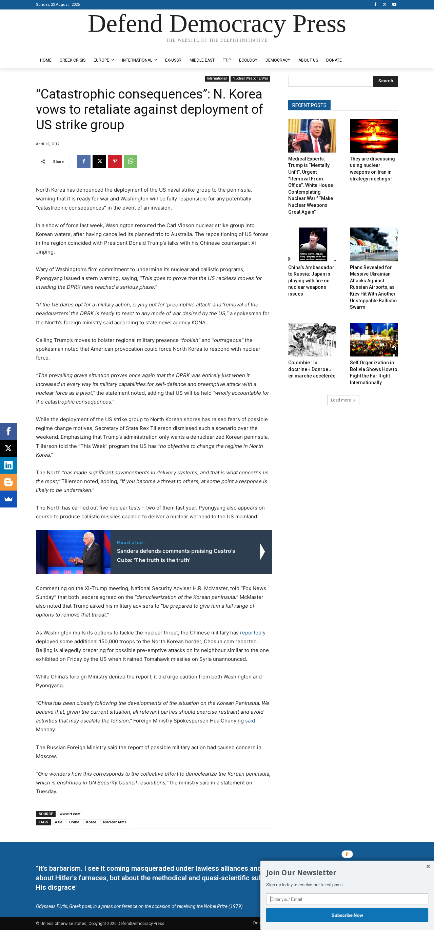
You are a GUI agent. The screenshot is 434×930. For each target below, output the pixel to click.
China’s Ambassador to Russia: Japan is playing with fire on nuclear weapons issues (311, 281)
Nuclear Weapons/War (250, 78)
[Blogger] (8, 482)
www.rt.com (70, 814)
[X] (385, 5)
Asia (58, 822)
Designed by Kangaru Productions (62, 47)
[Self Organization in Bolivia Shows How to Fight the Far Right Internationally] (374, 339)
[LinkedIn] (8, 465)
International (217, 78)
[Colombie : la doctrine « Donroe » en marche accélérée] (312, 339)
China (74, 822)
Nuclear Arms (114, 822)
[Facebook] (375, 5)
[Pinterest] (115, 161)
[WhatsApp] (130, 161)
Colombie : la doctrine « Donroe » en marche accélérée (311, 369)
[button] (347, 873)
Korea (91, 822)
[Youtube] (394, 5)
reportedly (252, 632)
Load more (341, 400)
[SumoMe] (8, 499)
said (250, 720)
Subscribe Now (347, 915)
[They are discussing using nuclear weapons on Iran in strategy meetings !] (374, 136)
